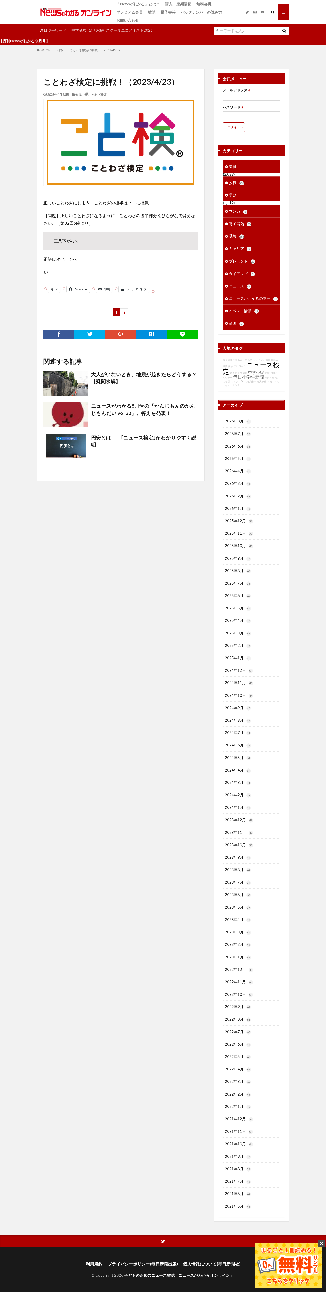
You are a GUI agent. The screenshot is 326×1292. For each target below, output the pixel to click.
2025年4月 (237, 620)
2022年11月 (238, 982)
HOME (45, 50)
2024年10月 (238, 695)
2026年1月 (237, 508)
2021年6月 (237, 1193)
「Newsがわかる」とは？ (138, 4)
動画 (235, 323)
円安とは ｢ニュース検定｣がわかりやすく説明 (143, 441)
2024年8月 (237, 720)
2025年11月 (238, 533)
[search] (284, 31)
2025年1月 (237, 658)
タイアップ (241, 273)
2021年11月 (238, 1131)
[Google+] (120, 334)
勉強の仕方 (236, 372)
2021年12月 (238, 1119)
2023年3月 (237, 932)
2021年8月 (237, 1168)
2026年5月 (237, 458)
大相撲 (226, 381)
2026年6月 (237, 446)
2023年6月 (237, 894)
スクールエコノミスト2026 (129, 30)
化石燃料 (265, 360)
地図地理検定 (272, 377)
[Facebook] (58, 334)
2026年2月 (237, 496)
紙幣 (267, 372)
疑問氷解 (96, 30)
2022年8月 (237, 1019)
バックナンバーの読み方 (201, 12)
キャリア (240, 248)
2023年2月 (237, 944)
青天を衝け (263, 381)
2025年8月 (237, 570)
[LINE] (182, 334)
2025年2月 (237, 645)
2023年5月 (237, 907)
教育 (245, 372)
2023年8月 (237, 869)
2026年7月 (237, 433)
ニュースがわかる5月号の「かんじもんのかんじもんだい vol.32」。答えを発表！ (143, 409)
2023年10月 (238, 844)
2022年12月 (238, 969)
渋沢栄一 (251, 381)
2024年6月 (237, 745)
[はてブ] (151, 334)
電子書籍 (168, 12)
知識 (60, 50)
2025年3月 (237, 633)
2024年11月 (238, 682)
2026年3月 (237, 483)
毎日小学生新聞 (248, 376)
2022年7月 (237, 1031)
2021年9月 (237, 1156)
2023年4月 (237, 919)
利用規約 (94, 1263)
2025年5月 (237, 608)
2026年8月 (237, 421)
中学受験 (78, 30)
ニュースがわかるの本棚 (253, 298)
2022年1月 (237, 1106)
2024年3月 (237, 782)
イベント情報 (243, 310)
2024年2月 (237, 795)
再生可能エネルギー (234, 360)
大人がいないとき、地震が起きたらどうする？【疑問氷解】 (144, 377)
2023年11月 (238, 832)
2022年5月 (237, 1056)
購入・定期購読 (178, 4)
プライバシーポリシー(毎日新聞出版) (143, 1263)
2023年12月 (238, 819)
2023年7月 (237, 882)
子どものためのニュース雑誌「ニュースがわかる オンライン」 (179, 1275)
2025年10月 (238, 545)
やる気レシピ (252, 360)
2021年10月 (238, 1143)
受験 (236, 236)
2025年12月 (238, 520)
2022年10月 (238, 994)
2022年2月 (237, 1094)
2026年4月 (237, 471)
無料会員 (204, 4)
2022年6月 (237, 1044)
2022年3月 (237, 1081)
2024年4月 (237, 770)
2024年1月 (237, 807)
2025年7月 (237, 583)
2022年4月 (237, 1069)
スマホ (234, 381)
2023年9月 (237, 857)
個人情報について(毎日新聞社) (211, 1263)
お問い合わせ (127, 20)
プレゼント (241, 261)
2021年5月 (237, 1206)
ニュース (240, 286)
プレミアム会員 (129, 12)
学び (232, 195)
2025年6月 (237, 595)
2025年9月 (237, 558)
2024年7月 (237, 732)
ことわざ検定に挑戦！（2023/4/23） (96, 50)
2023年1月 (237, 957)
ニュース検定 (251, 368)
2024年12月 (238, 670)
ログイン (234, 127)
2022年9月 (237, 1006)
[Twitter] (89, 334)
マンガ (237, 211)
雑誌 (151, 12)
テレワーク (240, 366)
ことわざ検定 (97, 94)
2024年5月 (237, 757)
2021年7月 (237, 1181)
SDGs (242, 381)
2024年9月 (237, 707)
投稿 (236, 182)
